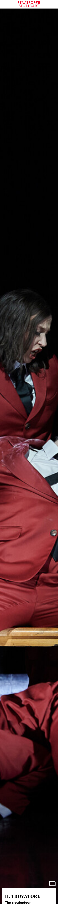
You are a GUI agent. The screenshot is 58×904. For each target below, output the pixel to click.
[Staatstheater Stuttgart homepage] (29, 4)
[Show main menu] (3, 4)
